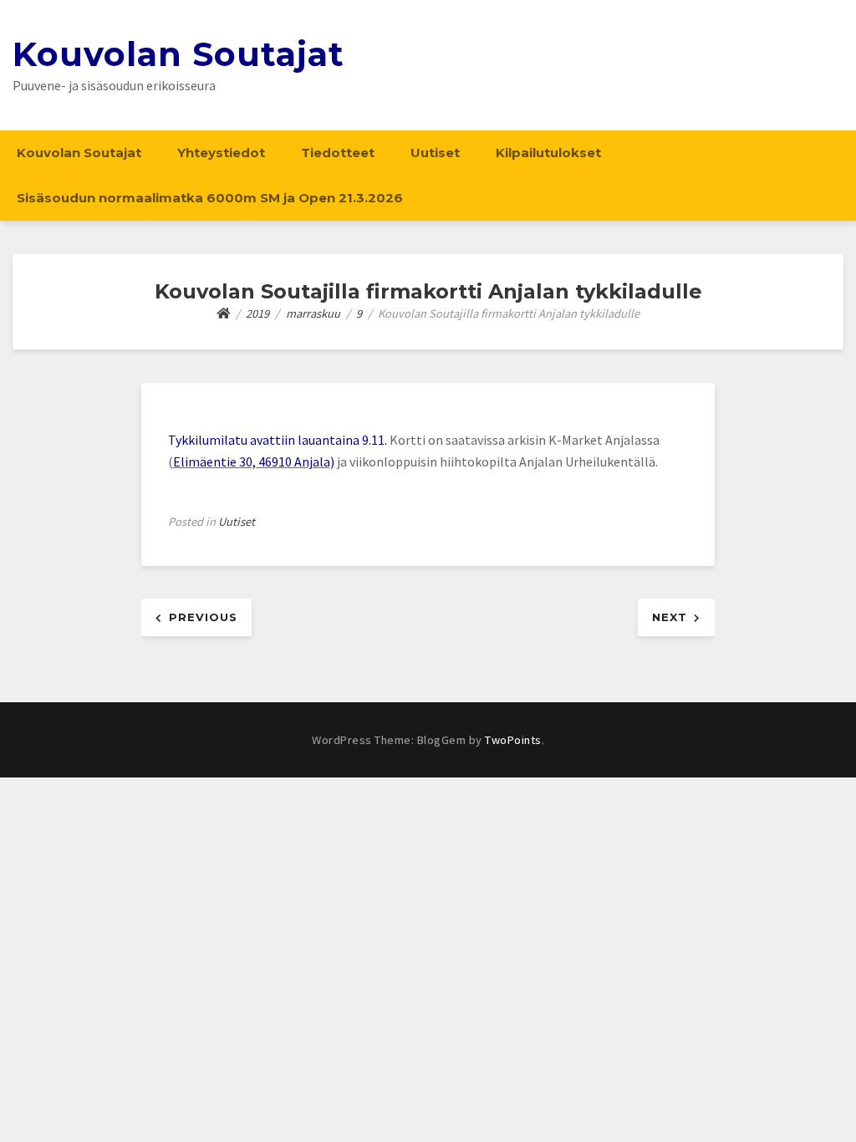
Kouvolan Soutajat (178, 53)
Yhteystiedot (221, 153)
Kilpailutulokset (548, 153)
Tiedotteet (337, 153)
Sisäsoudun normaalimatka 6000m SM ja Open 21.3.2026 (210, 198)
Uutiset (435, 153)
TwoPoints (513, 739)
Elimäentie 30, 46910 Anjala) (253, 461)
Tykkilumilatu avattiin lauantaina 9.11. (279, 439)
